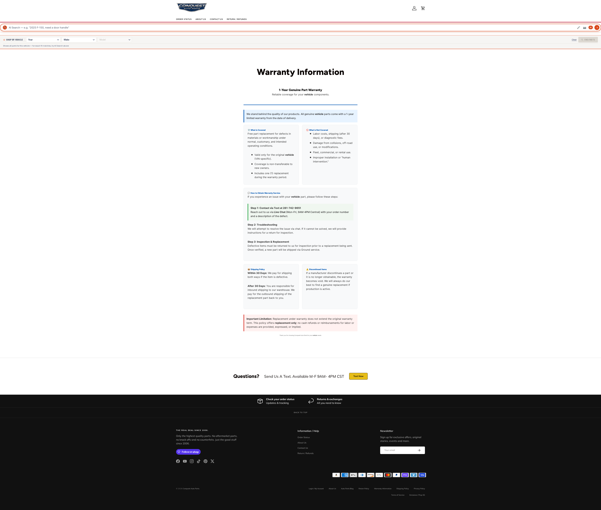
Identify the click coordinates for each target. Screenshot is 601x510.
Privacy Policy (419, 488)
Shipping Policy (402, 488)
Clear (574, 39)
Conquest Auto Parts (191, 488)
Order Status (184, 19)
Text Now (358, 376)
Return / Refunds (237, 19)
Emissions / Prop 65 (417, 495)
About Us (200, 19)
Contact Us (216, 19)
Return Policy (364, 488)
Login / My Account (316, 488)
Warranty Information (382, 488)
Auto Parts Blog (347, 488)
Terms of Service (397, 495)
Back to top (300, 412)
